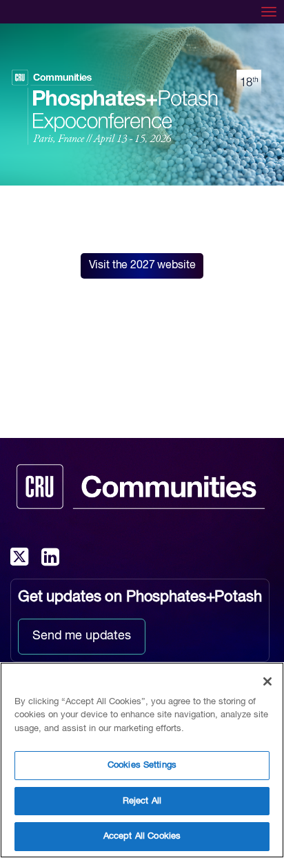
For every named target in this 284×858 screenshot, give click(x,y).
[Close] (267, 681)
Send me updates (81, 636)
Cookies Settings (142, 765)
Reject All (142, 801)
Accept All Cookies (142, 836)
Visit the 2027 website (142, 265)
